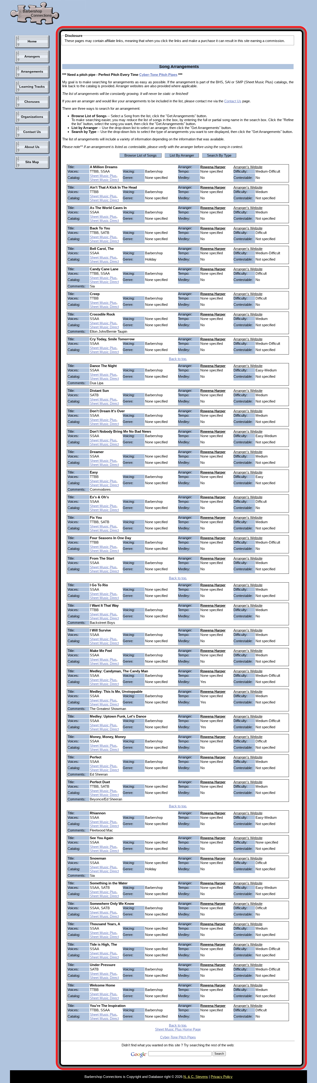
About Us (32, 147)
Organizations (32, 117)
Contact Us (32, 132)
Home (32, 41)
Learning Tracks (32, 86)
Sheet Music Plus (103, 176)
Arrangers (32, 56)
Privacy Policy (222, 1077)
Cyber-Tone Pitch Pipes (158, 75)
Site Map (32, 162)
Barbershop (32, 11)
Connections (41, 15)
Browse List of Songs (140, 155)
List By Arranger (182, 155)
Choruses (32, 101)
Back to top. (178, 359)
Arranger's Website (247, 167)
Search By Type (219, 155)
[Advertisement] (171, 13)
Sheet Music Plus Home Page (178, 1029)
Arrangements (32, 71)
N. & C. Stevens (195, 1077)
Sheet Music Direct (104, 180)
